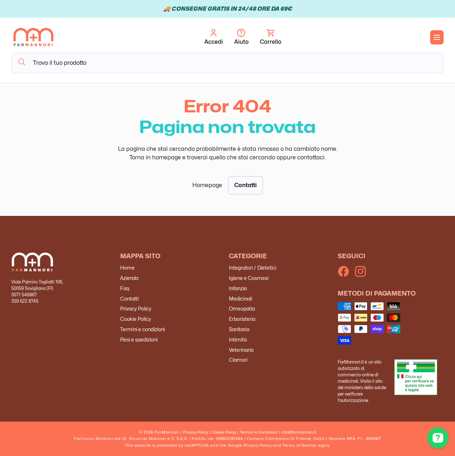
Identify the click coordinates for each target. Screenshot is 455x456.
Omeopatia (242, 309)
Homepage (207, 185)
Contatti (245, 185)
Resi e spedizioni (138, 339)
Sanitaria (239, 329)
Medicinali (240, 299)
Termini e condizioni (142, 329)
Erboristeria (242, 319)
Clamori (238, 360)
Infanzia (238, 288)
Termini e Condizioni (259, 432)
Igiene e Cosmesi (248, 278)
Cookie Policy (135, 319)
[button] (270, 37)
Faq (124, 288)
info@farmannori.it (299, 432)
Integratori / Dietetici (252, 268)
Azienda (129, 278)
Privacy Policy (135, 309)
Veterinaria (241, 350)
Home (127, 268)
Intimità (238, 339)
